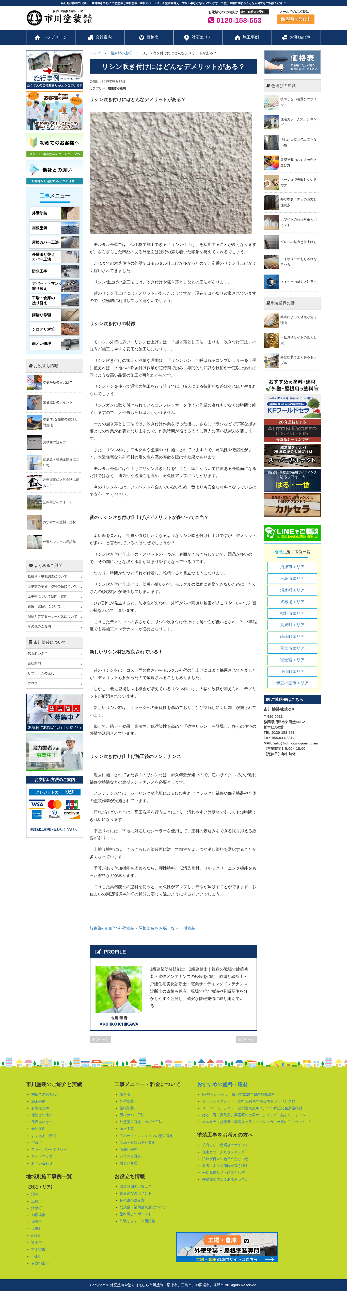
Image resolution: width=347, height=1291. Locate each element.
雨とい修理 (128, 1163)
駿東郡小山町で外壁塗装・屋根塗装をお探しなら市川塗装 (142, 928)
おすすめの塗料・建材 (222, 1084)
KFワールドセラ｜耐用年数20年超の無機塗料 (238, 1094)
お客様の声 (40, 1108)
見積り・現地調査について (47, 576)
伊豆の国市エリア (292, 683)
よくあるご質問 (43, 1136)
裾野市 (36, 1222)
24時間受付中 (298, 19)
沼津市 (36, 1194)
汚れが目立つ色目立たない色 (225, 1159)
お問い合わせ (42, 1163)
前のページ (100, 1039)
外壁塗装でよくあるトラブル (225, 1179)
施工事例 (38, 1101)
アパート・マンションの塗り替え (146, 1136)
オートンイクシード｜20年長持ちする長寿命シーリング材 (248, 1101)
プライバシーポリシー (49, 1149)
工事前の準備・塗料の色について (52, 586)
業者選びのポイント (136, 1193)
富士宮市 (38, 1249)
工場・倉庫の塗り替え (137, 1143)
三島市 (36, 1201)
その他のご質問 (39, 626)
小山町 (36, 1256)
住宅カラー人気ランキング (223, 1152)
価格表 (125, 1094)
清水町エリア (292, 590)
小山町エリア (292, 671)
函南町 (36, 1235)
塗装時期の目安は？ (136, 1186)
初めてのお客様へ (45, 1094)
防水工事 (127, 1129)
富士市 (36, 1243)
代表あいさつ (38, 653)
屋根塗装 (127, 1108)
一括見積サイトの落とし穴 (223, 1172)
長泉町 (36, 1229)
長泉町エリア (292, 625)
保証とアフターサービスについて (52, 616)
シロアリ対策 (130, 1156)
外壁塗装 (127, 1101)
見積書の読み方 (132, 1200)
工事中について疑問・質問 (47, 596)
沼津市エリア (292, 567)
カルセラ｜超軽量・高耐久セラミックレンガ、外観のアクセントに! (256, 1122)
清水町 (36, 1208)
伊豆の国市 (40, 1263)
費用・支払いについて (44, 606)
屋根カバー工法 (132, 1115)
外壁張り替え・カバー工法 (141, 1122)
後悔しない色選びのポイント (225, 1145)
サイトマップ (42, 1156)
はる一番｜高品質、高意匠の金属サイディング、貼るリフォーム (253, 1115)
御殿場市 (38, 1215)
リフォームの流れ (41, 673)
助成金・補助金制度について (143, 1207)
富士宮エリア (292, 660)
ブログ (33, 683)
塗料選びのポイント (136, 1214)
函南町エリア (292, 636)
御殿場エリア (292, 602)
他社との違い (42, 1115)
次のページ (246, 1039)
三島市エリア (292, 578)
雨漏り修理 (128, 1149)
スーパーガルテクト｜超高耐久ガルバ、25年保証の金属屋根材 (252, 1108)
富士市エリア (292, 648)
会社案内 (34, 663)
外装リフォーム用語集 (137, 1221)
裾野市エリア (292, 613)
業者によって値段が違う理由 (225, 1166)
